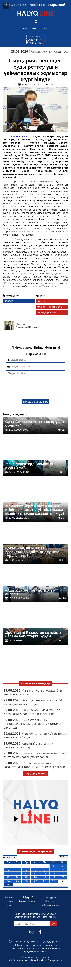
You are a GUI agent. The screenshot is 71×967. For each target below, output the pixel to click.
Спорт (10, 905)
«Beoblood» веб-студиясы (46, 960)
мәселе (43, 301)
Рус (34, 28)
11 (17, 873)
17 (8, 877)
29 (53, 881)
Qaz (44, 28)
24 (8, 881)
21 (44, 877)
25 (17, 881)
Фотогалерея (27, 901)
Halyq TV (27, 897)
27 (35, 881)
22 (53, 877)
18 (17, 877)
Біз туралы (50, 897)
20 (35, 877)
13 (35, 873)
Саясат (9, 897)
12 (26, 873)
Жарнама (50, 901)
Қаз (25, 28)
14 (44, 873)
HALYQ (35, 13)
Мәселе (8, 300)
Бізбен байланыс (51, 905)
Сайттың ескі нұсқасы (35, 957)
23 (62, 877)
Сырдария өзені (49, 312)
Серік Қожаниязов (50, 306)
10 (8, 873)
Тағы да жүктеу (35, 774)
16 (62, 873)
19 (26, 877)
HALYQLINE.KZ (20, 136)
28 (44, 881)
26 (26, 881)
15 (53, 873)
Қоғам (9, 901)
